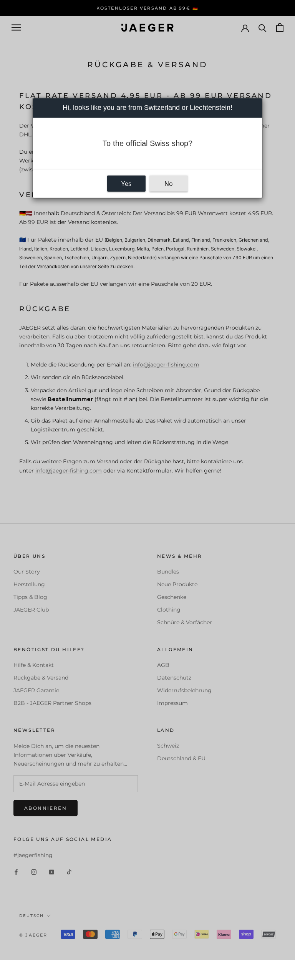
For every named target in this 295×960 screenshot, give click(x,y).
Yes (126, 183)
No (168, 183)
